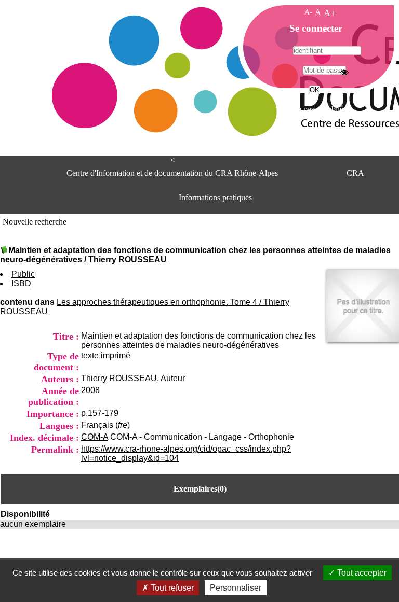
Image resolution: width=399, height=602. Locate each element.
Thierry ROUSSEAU (127, 259)
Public (23, 274)
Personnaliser (235, 587)
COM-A (94, 436)
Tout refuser (171, 587)
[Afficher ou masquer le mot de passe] (344, 72)
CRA (355, 173)
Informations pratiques (215, 197)
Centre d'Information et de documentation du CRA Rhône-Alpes (172, 173)
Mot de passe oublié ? (313, 109)
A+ (330, 13)
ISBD (21, 283)
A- (308, 12)
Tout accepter (361, 572)
